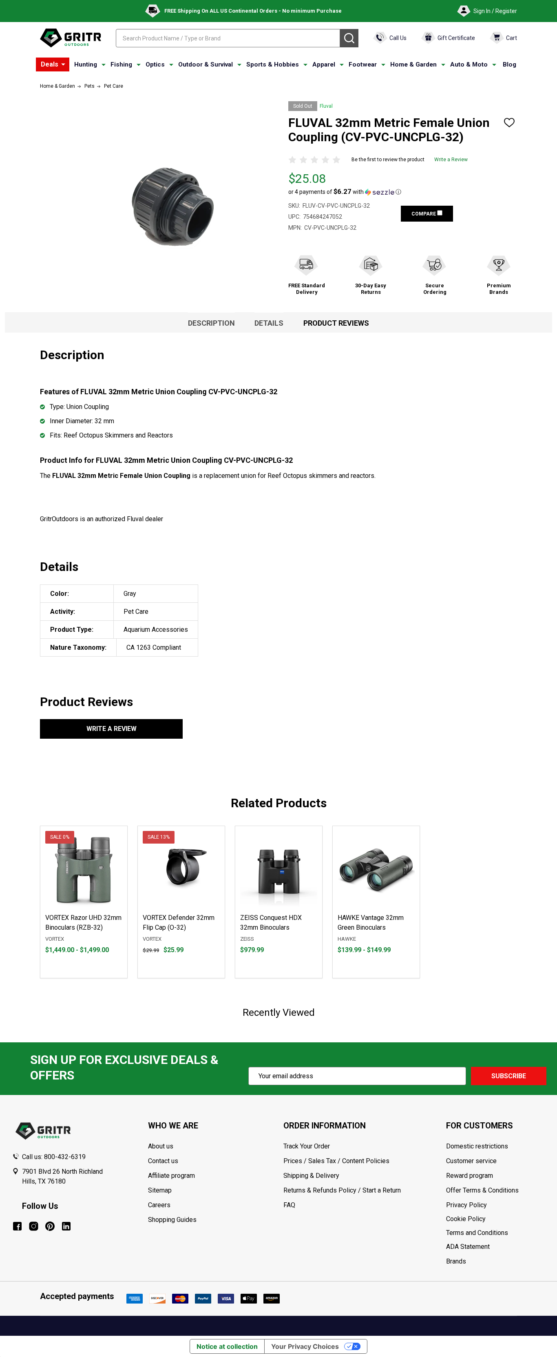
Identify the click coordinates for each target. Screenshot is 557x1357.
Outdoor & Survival (205, 64)
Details (268, 323)
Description (211, 323)
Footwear (363, 64)
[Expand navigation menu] (104, 65)
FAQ (289, 1205)
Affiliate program (171, 1175)
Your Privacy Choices (305, 1346)
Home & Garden (413, 64)
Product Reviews (336, 323)
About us (160, 1146)
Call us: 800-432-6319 (54, 1157)
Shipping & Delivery (311, 1175)
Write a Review (451, 159)
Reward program (469, 1175)
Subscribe (508, 1076)
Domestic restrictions (477, 1146)
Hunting (85, 64)
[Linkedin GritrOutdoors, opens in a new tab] (66, 1226)
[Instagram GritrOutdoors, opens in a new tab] (34, 1226)
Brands (456, 1261)
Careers (159, 1205)
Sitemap (160, 1190)
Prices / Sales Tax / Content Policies (336, 1161)
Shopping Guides (172, 1220)
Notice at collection (227, 1346)
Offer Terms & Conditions (482, 1190)
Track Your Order (306, 1146)
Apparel (323, 64)
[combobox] (228, 38)
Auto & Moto (469, 64)
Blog (509, 64)
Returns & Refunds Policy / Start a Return (342, 1190)
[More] (63, 64)
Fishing (121, 64)
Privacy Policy (495, 1205)
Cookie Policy (495, 1219)
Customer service (471, 1161)
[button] (344, 192)
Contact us (163, 1161)
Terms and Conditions (495, 1233)
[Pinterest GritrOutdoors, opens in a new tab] (50, 1226)
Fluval (326, 106)
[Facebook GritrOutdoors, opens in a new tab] (17, 1226)
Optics (155, 64)
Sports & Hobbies (272, 64)
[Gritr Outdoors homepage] (70, 38)
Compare (424, 214)
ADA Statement (468, 1246)
